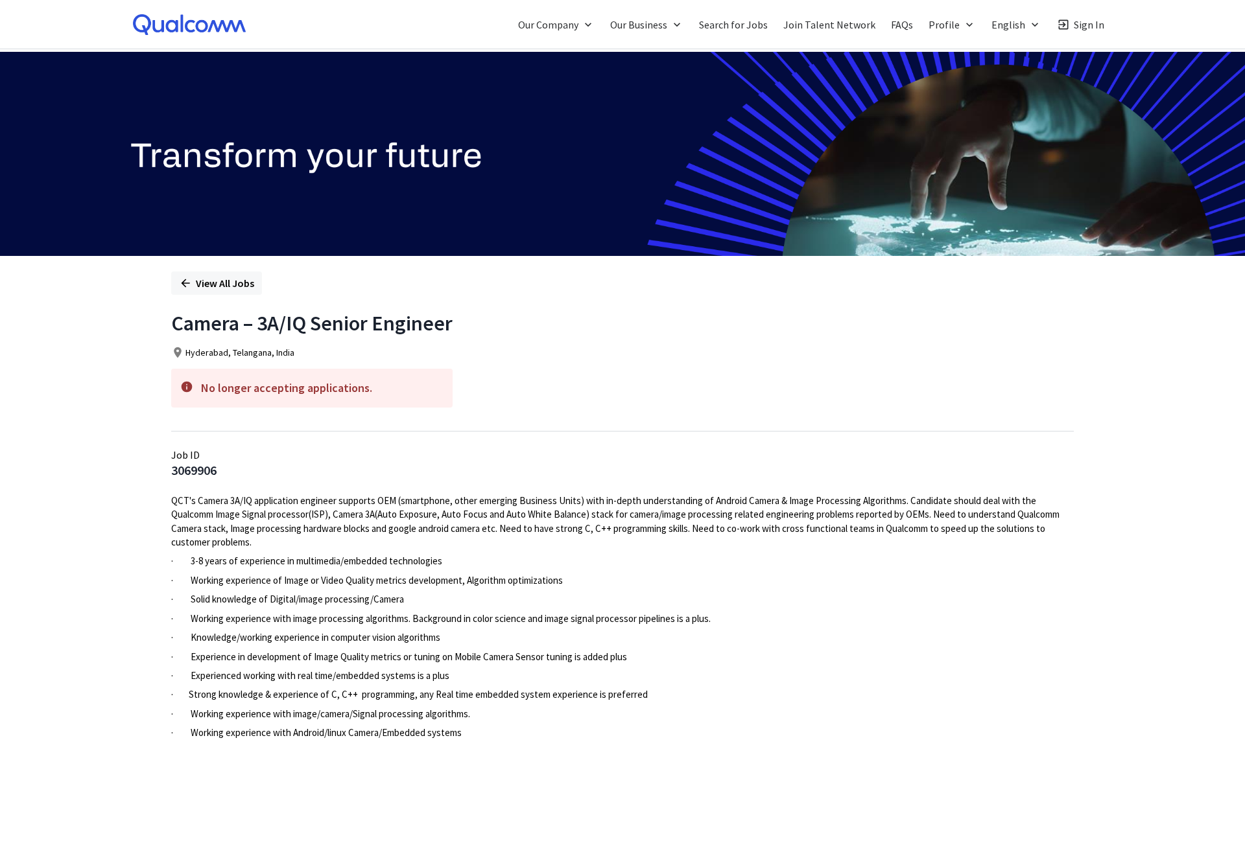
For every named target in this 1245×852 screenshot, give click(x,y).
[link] (189, 24)
